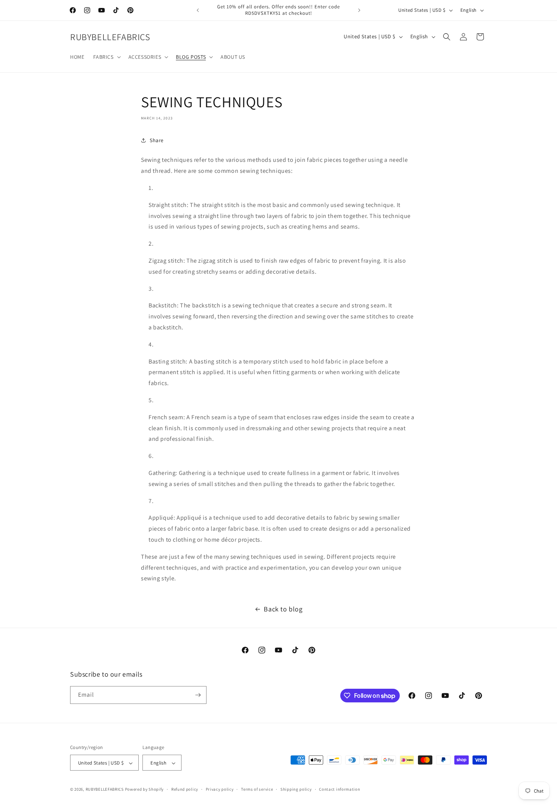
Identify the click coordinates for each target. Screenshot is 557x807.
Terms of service (257, 789)
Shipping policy (296, 789)
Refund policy (184, 789)
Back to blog (283, 609)
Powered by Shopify (144, 789)
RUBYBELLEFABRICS (105, 789)
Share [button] (157, 140)
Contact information (339, 789)
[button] (106, 57)
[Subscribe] (197, 695)
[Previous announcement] (197, 10)
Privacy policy (220, 789)
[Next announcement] (359, 10)
